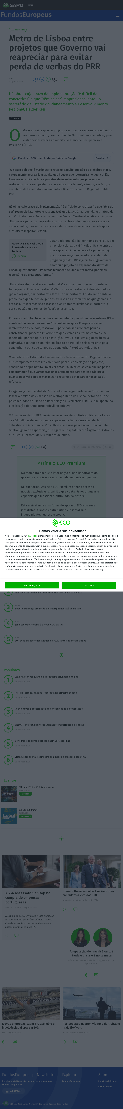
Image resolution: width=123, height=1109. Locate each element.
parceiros (32, 536)
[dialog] (61, 555)
